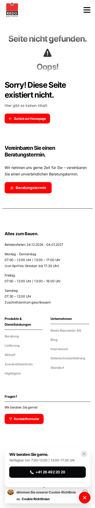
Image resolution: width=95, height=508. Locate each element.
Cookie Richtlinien (36, 499)
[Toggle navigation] (87, 10)
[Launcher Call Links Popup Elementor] (84, 497)
